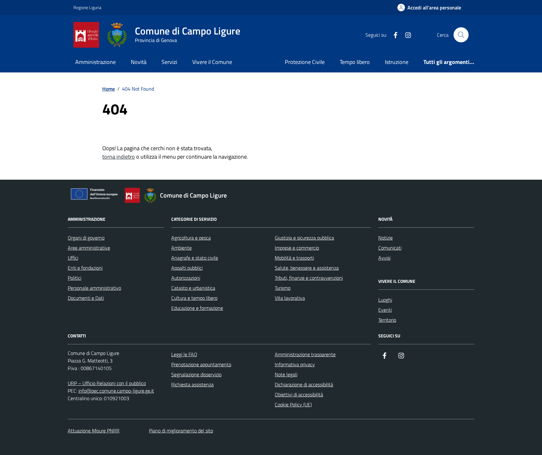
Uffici (73, 258)
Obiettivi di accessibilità (299, 394)
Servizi (169, 62)
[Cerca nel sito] (461, 34)
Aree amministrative (89, 247)
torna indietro (118, 156)
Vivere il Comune (212, 62)
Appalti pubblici (187, 268)
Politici (74, 278)
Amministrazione (95, 62)
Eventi (385, 310)
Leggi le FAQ (184, 354)
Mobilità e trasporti (294, 258)
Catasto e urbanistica (193, 288)
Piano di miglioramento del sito (181, 430)
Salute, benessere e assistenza (307, 268)
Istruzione (396, 62)
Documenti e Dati (86, 298)
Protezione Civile (305, 62)
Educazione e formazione (197, 308)
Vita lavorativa (290, 298)
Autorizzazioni (185, 278)
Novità (138, 62)
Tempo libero (355, 62)
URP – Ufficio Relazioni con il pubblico (107, 383)
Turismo (282, 288)
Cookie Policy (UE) (293, 404)
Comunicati (389, 247)
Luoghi (385, 300)
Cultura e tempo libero (194, 298)
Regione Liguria (87, 7)
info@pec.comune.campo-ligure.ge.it (116, 390)
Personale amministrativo (94, 288)
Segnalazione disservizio (196, 374)
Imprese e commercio (297, 247)
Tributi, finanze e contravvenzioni (309, 278)
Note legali (286, 374)
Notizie (385, 237)
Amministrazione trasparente (305, 354)
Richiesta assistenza (192, 384)
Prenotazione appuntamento (201, 364)
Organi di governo (86, 237)
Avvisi (384, 258)
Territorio (387, 320)
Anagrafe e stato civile (194, 258)
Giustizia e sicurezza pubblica (304, 237)
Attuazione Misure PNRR (94, 430)
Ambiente (181, 247)
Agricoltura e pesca (191, 237)
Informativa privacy (295, 364)
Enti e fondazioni (85, 268)
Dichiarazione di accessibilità (304, 384)
